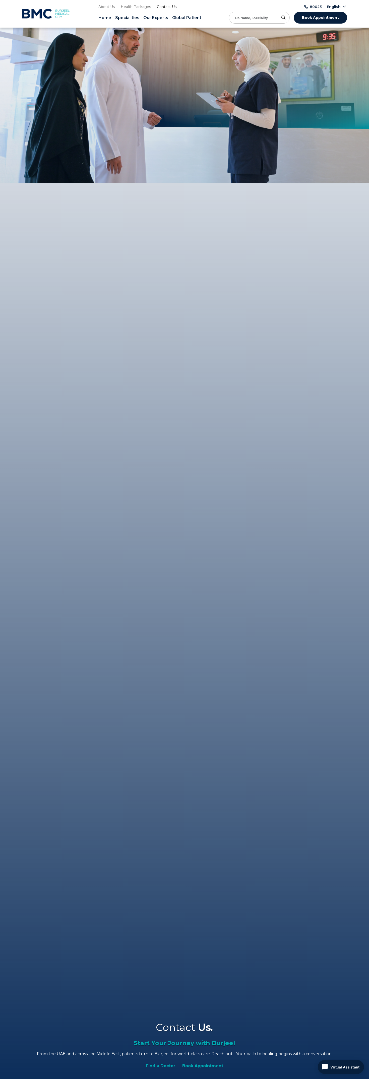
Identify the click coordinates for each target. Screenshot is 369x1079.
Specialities (127, 17)
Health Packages (136, 7)
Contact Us (166, 7)
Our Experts (155, 17)
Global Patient (186, 17)
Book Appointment (320, 17)
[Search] (284, 17)
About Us (106, 7)
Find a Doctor (160, 1065)
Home (104, 17)
